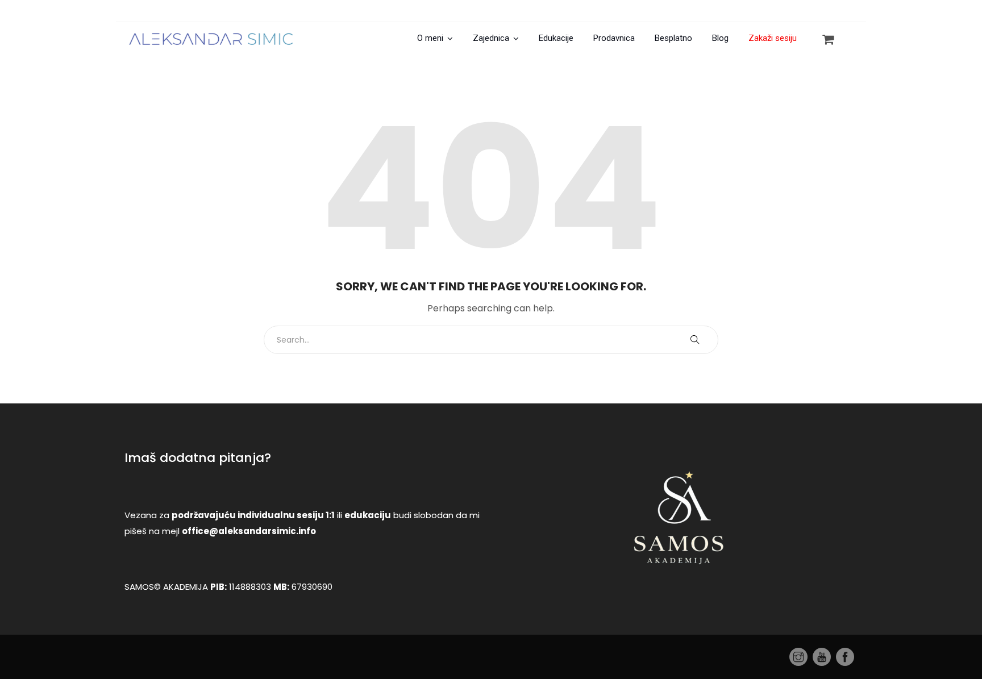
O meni (430, 38)
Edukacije (556, 38)
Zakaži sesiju (772, 38)
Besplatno (673, 38)
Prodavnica (614, 38)
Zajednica (491, 38)
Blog (720, 38)
